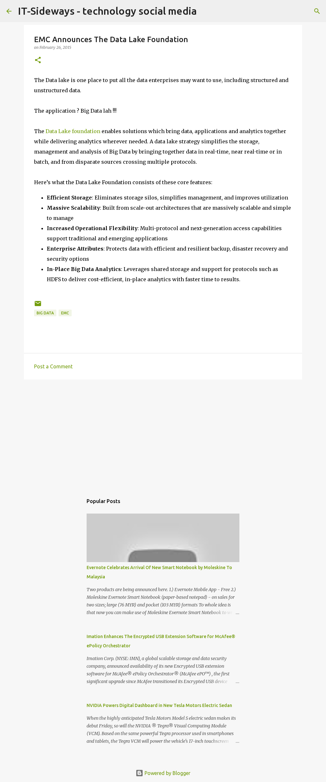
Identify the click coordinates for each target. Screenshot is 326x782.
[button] (38, 60)
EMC (65, 313)
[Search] (317, 11)
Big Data (45, 313)
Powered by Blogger (166, 773)
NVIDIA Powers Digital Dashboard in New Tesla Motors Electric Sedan (159, 705)
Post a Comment (53, 366)
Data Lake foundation (73, 131)
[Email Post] (38, 306)
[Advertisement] (163, 433)
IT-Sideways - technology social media (107, 11)
